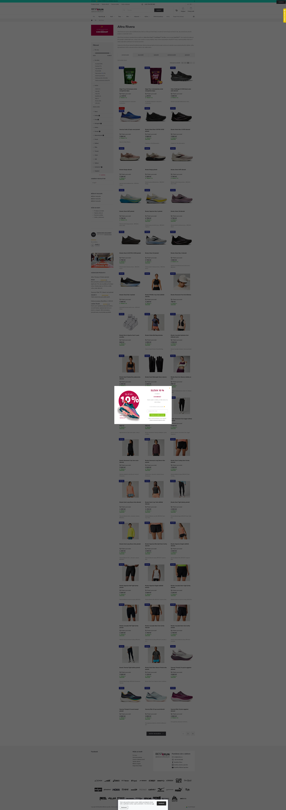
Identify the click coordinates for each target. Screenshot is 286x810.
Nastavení (124, 807)
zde (153, 804)
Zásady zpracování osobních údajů (157, 420)
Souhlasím (161, 803)
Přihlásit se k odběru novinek (157, 415)
